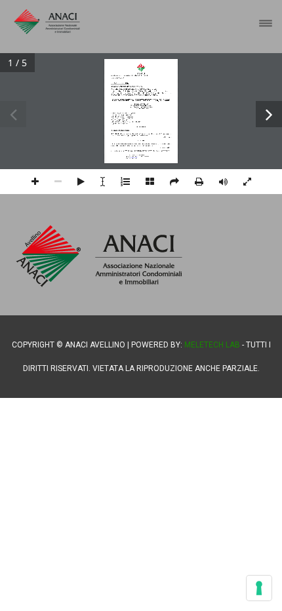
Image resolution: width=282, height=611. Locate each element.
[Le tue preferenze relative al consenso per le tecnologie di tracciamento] (259, 588)
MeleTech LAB (212, 344)
